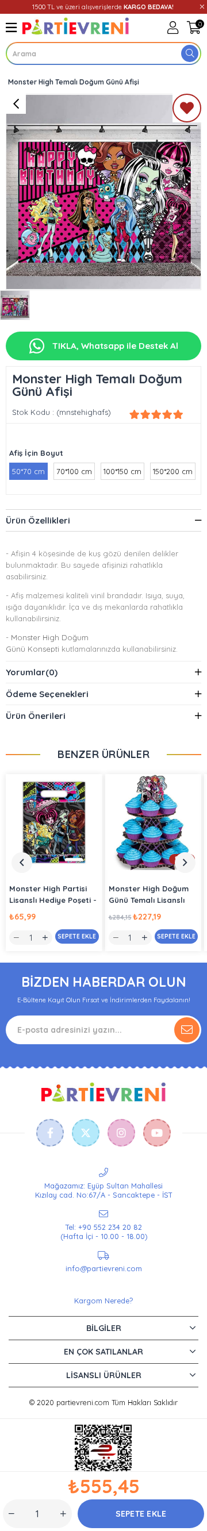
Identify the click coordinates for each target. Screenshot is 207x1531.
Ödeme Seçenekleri (47, 693)
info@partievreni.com (104, 1268)
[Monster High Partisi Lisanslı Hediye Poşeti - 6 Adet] (54, 822)
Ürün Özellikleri (38, 520)
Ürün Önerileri (36, 715)
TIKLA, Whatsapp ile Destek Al (114, 345)
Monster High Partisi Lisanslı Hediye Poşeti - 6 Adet (53, 895)
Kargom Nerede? (103, 1300)
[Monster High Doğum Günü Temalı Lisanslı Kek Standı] (153, 822)
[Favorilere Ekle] (186, 110)
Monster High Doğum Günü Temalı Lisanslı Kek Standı (149, 895)
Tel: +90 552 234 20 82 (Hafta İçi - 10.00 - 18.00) (103, 1231)
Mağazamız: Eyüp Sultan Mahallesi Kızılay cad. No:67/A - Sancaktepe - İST (103, 1190)
